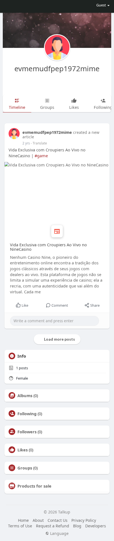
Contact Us (58, 520)
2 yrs (26, 143)
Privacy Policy (83, 520)
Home (23, 520)
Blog (77, 525)
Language (59, 533)
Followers (27, 431)
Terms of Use (20, 525)
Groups (24, 468)
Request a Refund (52, 525)
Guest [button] (101, 5)
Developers (95, 525)
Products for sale (34, 486)
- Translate (39, 143)
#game (41, 155)
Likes (22, 449)
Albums (24, 395)
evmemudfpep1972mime (57, 68)
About (38, 520)
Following (27, 413)
